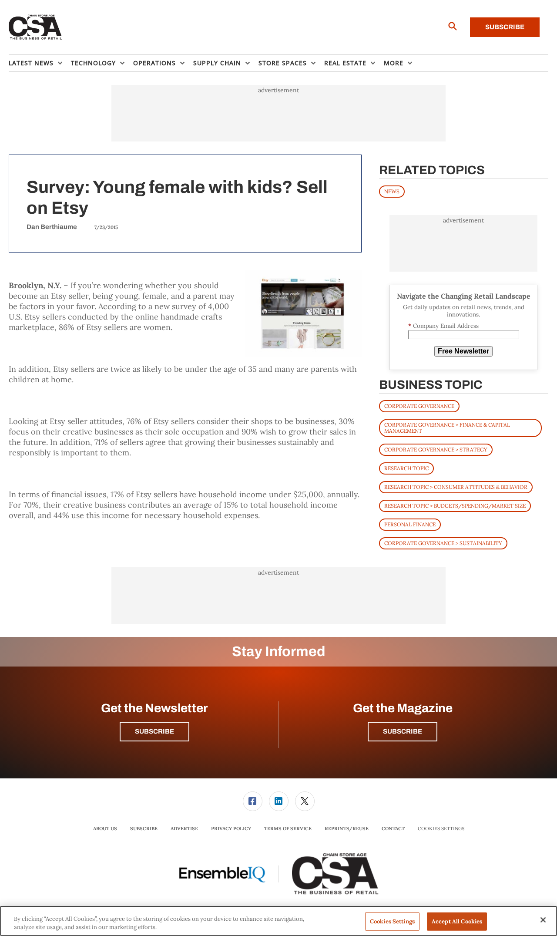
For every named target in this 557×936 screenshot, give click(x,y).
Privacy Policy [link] (231, 828)
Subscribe (504, 27)
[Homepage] (35, 27)
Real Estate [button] (345, 63)
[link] (252, 801)
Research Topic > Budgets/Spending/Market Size (455, 505)
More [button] (393, 63)
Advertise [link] (184, 828)
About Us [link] (105, 828)
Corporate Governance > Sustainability (443, 543)
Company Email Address (443, 326)
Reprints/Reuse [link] (347, 828)
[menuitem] (40, 63)
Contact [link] (393, 828)
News (391, 191)
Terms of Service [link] (288, 828)
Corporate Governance (419, 406)
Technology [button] (93, 63)
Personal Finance (410, 524)
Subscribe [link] (144, 828)
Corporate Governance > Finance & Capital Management (447, 427)
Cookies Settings (441, 828)
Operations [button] (154, 63)
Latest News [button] (31, 63)
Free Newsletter (463, 351)
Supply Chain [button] (217, 63)
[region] (278, 921)
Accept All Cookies (457, 921)
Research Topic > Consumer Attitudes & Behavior (455, 487)
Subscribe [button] (154, 731)
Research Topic (406, 468)
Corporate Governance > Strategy (435, 449)
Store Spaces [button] (282, 63)
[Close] (543, 919)
